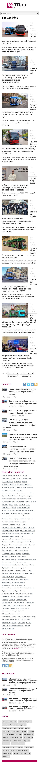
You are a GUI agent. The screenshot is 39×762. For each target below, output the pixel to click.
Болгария (19, 490)
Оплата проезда (7, 741)
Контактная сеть (28, 734)
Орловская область (8, 565)
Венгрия (21, 496)
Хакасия (17, 614)
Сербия (4, 591)
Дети (15, 728)
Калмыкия (30, 519)
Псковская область (20, 571)
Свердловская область (9, 585)
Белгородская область (8, 490)
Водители (5, 725)
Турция (4, 605)
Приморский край (7, 571)
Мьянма (18, 553)
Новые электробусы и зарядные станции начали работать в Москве (23, 391)
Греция (11, 504)
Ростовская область (8, 573)
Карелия (18, 524)
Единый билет (6, 731)
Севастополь (21, 585)
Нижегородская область (18, 556)
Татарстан (12, 599)
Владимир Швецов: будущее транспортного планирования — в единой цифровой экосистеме (19, 184)
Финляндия (13, 611)
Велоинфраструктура (24, 722)
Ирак (3, 513)
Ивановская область (8, 510)
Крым (17, 536)
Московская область (21, 550)
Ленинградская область (9, 542)
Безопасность (12, 722)
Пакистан (18, 565)
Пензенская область (28, 565)
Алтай (18, 478)
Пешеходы (14, 744)
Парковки (27, 741)
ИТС (3, 734)
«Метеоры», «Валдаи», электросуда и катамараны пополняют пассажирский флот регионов (19, 423)
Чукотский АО (6, 622)
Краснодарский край (27, 533)
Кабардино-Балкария (28, 516)
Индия (32, 510)
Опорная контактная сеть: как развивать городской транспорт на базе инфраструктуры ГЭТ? (19, 285)
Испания (11, 516)
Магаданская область (16, 545)
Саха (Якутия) (6, 582)
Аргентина (17, 481)
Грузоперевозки (7, 728)
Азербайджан (6, 478)
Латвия (29, 539)
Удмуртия (28, 605)
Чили (21, 619)
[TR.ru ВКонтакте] (24, 384)
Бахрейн (13, 487)
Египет (14, 507)
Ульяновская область (22, 608)
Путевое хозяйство (8, 750)
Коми (3, 533)
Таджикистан (6, 596)
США (31, 594)
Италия (18, 516)
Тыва (9, 605)
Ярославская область (8, 628)
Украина (12, 608)
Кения (25, 527)
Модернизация (28, 737)
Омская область (6, 562)
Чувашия (27, 619)
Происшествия (29, 747)
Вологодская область (8, 501)
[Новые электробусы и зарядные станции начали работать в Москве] (4, 690)
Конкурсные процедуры (14, 734)
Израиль (18, 510)
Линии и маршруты (16, 737)
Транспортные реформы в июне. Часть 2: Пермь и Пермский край (23, 402)
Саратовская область (8, 579)
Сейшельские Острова (27, 588)
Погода (22, 744)
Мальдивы (32, 545)
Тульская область (18, 602)
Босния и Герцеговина (8, 493)
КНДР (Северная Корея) (27, 530)
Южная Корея (6, 625)
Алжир (14, 478)
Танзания (5, 599)
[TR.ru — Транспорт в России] (17, 8)
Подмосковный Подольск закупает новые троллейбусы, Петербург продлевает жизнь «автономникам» (19, 75)
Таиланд (13, 596)
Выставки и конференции (18, 725)
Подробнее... (15, 648)
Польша (14, 568)
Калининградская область (18, 519)
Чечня (17, 619)
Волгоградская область (24, 499)
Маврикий (5, 545)
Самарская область (8, 576)
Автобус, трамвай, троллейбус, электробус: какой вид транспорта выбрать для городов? (19, 321)
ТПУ (21, 753)
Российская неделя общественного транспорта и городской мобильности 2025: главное (19, 354)
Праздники (19, 747)
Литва (32, 542)
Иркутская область (16, 513)
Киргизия (31, 527)
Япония (27, 625)
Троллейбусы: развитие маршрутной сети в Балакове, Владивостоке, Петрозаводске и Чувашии (19, 147)
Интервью (16, 731)
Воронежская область (23, 501)
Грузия (16, 504)
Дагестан (22, 504)
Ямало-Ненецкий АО (18, 625)
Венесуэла (29, 496)
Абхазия (4, 476)
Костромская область (13, 533)
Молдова (18, 547)
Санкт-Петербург (20, 576)
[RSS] (35, 384)
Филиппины (5, 611)
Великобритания (13, 496)
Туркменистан (29, 602)
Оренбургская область (20, 562)
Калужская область (8, 522)
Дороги (27, 728)
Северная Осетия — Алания (10, 588)
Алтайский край (27, 478)
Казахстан (5, 519)
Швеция (14, 622)
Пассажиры (6, 744)
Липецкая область (23, 542)
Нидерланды (5, 556)
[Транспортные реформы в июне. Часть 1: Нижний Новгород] (4, 708)
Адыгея (24, 476)
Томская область (7, 602)
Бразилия (19, 493)
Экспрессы (5, 756)
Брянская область (29, 493)
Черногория (5, 619)
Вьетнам (33, 501)
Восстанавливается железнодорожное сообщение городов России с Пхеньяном (22, 449)
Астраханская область (24, 484)
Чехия (12, 619)
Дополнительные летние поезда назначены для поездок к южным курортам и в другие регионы (23, 437)
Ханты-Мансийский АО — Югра (11, 617)
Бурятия (4, 496)
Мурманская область (8, 553)
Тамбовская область (24, 596)
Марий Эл (5, 547)
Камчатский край (20, 522)
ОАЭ (34, 559)
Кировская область (8, 530)
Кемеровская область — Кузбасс (12, 527)
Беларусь (30, 487)
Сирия (17, 591)
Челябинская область (29, 617)
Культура (5, 737)
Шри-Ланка (21, 622)
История (31, 731)
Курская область (20, 539)
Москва (11, 550)
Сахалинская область (18, 582)
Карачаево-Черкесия (8, 524)
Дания (28, 504)
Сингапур (10, 591)
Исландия (5, 516)
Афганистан (5, 487)
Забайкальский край (23, 507)
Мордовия (5, 550)
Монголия (26, 547)
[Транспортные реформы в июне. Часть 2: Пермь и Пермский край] (4, 700)
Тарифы (15, 753)
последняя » (26, 376)
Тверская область (21, 599)
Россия (29, 571)
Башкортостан (21, 487)
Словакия (23, 591)
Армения (24, 481)
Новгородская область (9, 559)
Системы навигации (22, 750)
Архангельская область (9, 484)
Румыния (18, 573)
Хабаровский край (7, 614)
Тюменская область (18, 605)
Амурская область (7, 481)
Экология (27, 753)
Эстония (28, 622)
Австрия (18, 476)
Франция (21, 611)
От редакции (18, 741)
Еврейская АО (6, 507)
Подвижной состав (8, 747)
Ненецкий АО (26, 553)
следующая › (13, 376)
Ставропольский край (22, 594)
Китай (17, 530)
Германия (4, 504)
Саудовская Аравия (22, 579)
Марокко (11, 547)
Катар (24, 524)
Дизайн (21, 728)
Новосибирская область (24, 559)
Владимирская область (9, 499)
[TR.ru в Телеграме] (32, 384)
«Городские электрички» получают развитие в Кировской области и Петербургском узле (23, 680)
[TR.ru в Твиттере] (28, 384)
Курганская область (8, 539)
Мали (25, 545)
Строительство (6, 753)
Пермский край (6, 568)
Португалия (21, 568)
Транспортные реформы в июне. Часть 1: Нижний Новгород (23, 411)
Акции (4, 722)
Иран (7, 513)
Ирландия (27, 513)
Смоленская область (8, 594)
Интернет (24, 731)
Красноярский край (8, 536)
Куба (21, 536)
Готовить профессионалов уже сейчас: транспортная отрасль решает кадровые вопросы (19, 217)
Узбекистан (5, 608)
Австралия (11, 476)
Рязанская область (28, 573)
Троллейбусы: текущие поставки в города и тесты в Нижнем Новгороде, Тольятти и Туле (19, 111)
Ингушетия (25, 510)
